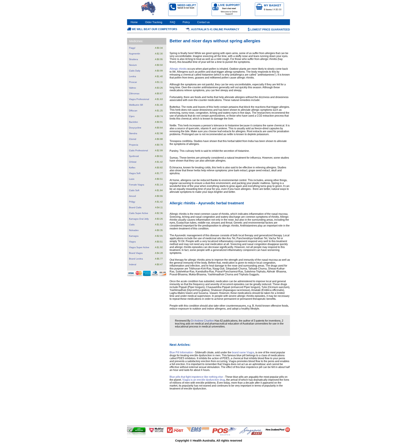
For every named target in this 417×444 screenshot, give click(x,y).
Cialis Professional (138, 150)
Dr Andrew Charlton (202, 320)
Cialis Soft (134, 190)
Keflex (132, 167)
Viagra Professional (139, 99)
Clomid (132, 139)
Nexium (133, 65)
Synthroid (134, 156)
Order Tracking (153, 22)
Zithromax (134, 93)
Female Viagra (136, 184)
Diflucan (133, 110)
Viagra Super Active (139, 247)
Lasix (131, 179)
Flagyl (132, 48)
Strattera (133, 59)
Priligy (132, 201)
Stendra (133, 133)
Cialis (132, 224)
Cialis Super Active (138, 213)
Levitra (132, 76)
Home (134, 22)
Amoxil (132, 196)
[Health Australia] (148, 9)
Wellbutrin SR (136, 105)
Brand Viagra (136, 253)
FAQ (172, 22)
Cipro (132, 116)
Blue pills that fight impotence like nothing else (196, 376)
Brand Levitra (136, 258)
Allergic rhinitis (178, 68)
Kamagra (133, 236)
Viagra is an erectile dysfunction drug (203, 379)
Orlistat (132, 162)
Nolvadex (134, 230)
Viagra (132, 241)
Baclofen (133, 122)
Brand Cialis (135, 207)
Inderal (132, 264)
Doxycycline (135, 127)
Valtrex (132, 87)
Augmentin (134, 53)
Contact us (203, 22)
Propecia (133, 144)
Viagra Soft (134, 173)
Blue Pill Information (181, 352)
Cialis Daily (134, 70)
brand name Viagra (243, 352)
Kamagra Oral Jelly (139, 219)
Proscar (133, 82)
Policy (186, 22)
